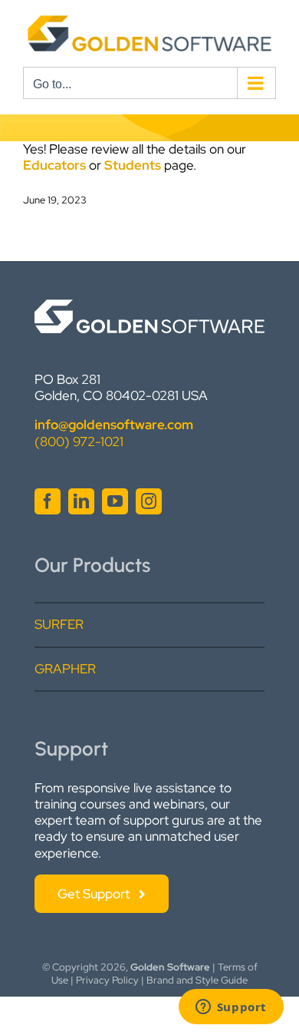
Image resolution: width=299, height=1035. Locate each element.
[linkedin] (81, 501)
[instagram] (149, 501)
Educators (54, 165)
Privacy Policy (107, 980)
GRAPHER (65, 668)
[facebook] (47, 501)
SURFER (59, 624)
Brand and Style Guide (197, 980)
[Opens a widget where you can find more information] (231, 1008)
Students (132, 165)
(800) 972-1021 (78, 441)
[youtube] (115, 501)
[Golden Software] (149, 305)
